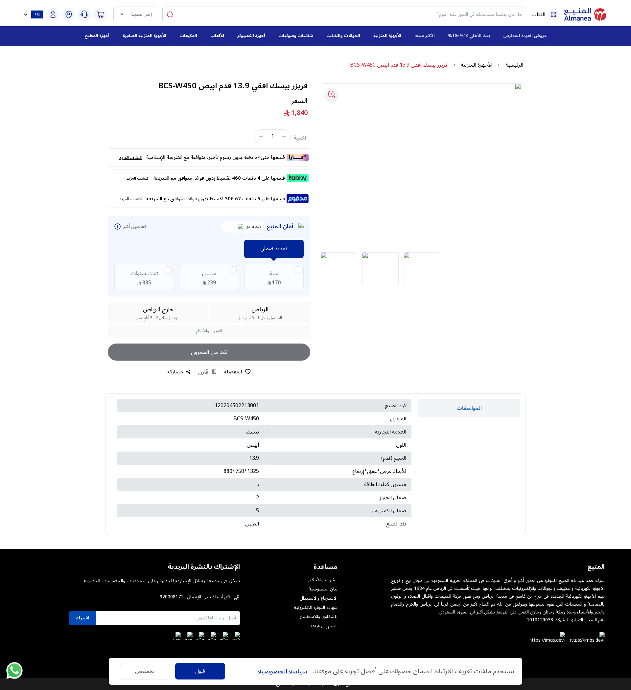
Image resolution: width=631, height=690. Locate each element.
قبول (200, 671)
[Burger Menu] (553, 14)
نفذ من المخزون (209, 352)
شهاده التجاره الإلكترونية (316, 607)
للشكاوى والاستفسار (319, 616)
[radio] (274, 277)
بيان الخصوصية (323, 589)
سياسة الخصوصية (282, 671)
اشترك (82, 618)
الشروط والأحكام (209, 331)
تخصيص (144, 671)
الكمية (300, 138)
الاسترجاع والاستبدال (319, 598)
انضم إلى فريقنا (324, 626)
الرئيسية (514, 65)
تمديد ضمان (274, 248)
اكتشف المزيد (130, 158)
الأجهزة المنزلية (476, 65)
